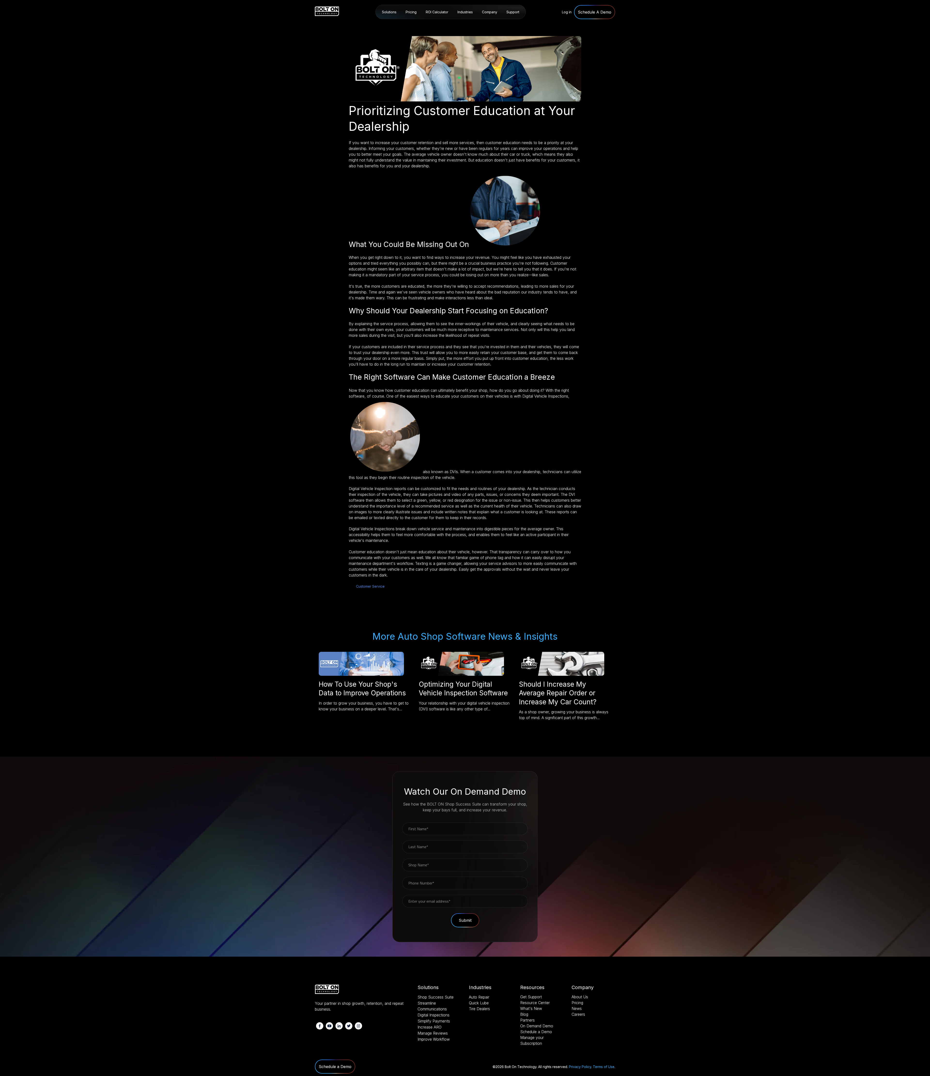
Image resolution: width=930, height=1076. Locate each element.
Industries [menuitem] (465, 12)
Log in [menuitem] (567, 12)
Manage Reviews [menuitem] (433, 1033)
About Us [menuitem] (490, 24)
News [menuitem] (577, 1008)
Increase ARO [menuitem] (430, 1027)
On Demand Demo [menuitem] (536, 1025)
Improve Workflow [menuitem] (434, 1039)
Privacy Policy (580, 1067)
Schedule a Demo (335, 1066)
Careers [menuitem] (578, 1014)
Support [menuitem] (512, 12)
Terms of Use (603, 1067)
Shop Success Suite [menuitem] (398, 24)
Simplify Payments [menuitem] (434, 1021)
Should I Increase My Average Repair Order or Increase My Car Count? (558, 693)
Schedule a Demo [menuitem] (536, 1031)
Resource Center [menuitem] (518, 24)
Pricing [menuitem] (411, 12)
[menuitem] (594, 12)
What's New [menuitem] (531, 1008)
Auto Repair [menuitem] (467, 24)
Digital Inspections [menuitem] (434, 1015)
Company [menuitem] (489, 12)
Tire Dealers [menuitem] (479, 1008)
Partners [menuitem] (527, 1020)
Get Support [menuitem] (531, 996)
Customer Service (370, 586)
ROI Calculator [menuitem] (437, 12)
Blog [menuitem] (524, 1014)
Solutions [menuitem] (389, 12)
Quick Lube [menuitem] (479, 1002)
